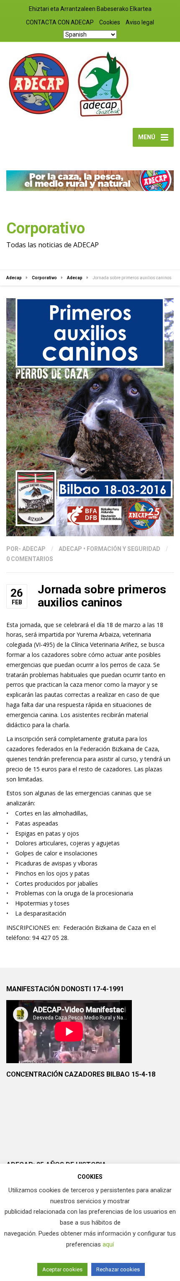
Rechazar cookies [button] (118, 1269)
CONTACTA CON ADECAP (60, 22)
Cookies (109, 22)
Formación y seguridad (123, 548)
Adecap (70, 548)
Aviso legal (140, 22)
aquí (108, 1244)
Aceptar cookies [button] (62, 1269)
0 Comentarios (29, 559)
